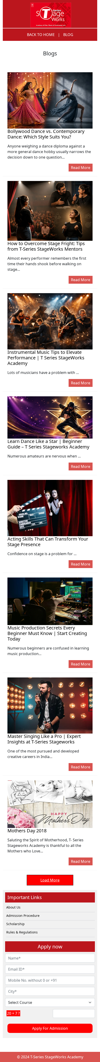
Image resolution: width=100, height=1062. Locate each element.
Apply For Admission (50, 1028)
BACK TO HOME (41, 34)
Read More (80, 167)
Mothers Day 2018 (27, 830)
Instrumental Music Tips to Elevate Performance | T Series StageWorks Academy (45, 357)
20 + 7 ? (13, 1013)
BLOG (68, 34)
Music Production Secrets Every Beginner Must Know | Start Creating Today (47, 633)
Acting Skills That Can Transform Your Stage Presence (47, 542)
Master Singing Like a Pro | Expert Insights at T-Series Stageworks (44, 739)
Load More (50, 880)
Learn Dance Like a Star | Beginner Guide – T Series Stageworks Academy (48, 444)
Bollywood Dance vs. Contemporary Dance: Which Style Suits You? (45, 134)
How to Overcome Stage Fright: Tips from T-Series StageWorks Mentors (46, 246)
